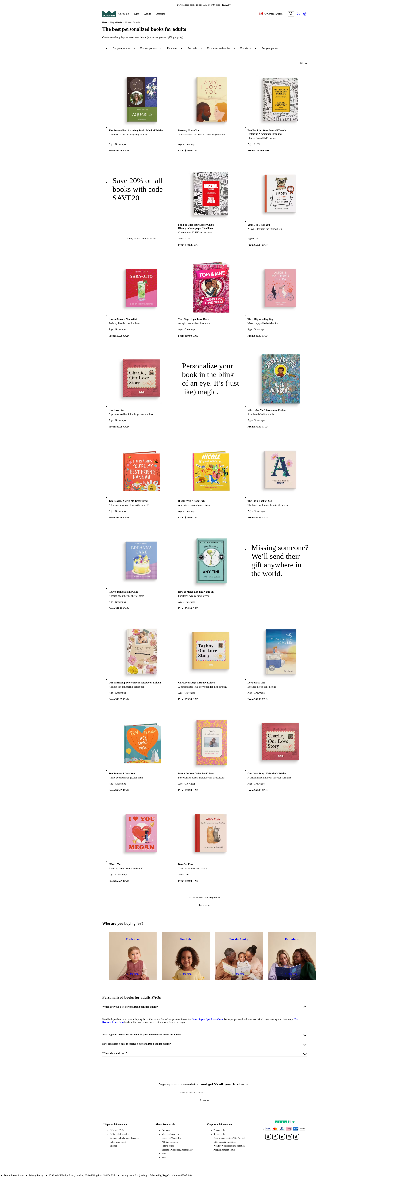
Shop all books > (117, 22)
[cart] (305, 14)
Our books (123, 13)
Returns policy (220, 1134)
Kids (136, 13)
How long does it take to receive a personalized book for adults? (136, 1043)
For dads (192, 48)
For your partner (270, 48)
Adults (147, 13)
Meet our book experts (172, 1134)
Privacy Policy (36, 1175)
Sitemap (113, 1146)
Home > (105, 22)
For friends (245, 48)
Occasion (160, 13)
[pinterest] (268, 1137)
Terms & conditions (14, 1175)
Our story (166, 1130)
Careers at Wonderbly (171, 1138)
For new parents (148, 48)
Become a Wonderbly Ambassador (177, 1150)
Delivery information (119, 1134)
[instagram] (289, 1137)
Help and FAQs (117, 1130)
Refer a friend (168, 1146)
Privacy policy (220, 1130)
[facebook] (275, 1137)
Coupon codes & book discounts (124, 1138)
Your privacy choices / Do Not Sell (229, 1138)
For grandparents (121, 48)
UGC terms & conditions (224, 1142)
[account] (298, 14)
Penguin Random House (224, 1150)
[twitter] (282, 1137)
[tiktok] (296, 1137)
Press (164, 1153)
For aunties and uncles (218, 48)
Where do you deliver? (114, 1053)
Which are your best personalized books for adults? (130, 1006)
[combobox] (271, 14)
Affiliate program (170, 1142)
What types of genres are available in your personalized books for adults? (141, 1034)
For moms (172, 48)
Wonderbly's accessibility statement (229, 1146)
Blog (164, 1157)
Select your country (119, 1142)
